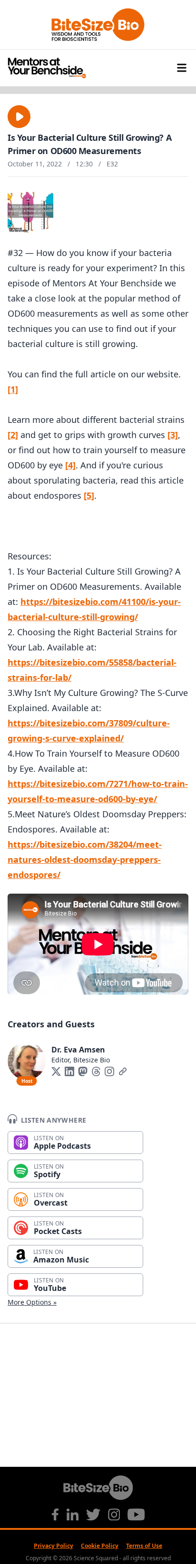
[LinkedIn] (69, 1071)
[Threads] (96, 1071)
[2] (13, 434)
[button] (19, 116)
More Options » (32, 1302)
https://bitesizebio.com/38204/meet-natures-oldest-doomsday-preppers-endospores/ (85, 859)
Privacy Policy (53, 1546)
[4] (70, 465)
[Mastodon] (83, 1071)
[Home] (98, 67)
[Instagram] (109, 1071)
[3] (172, 434)
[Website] (122, 1071)
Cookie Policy (99, 1546)
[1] (13, 389)
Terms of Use (144, 1546)
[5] (89, 495)
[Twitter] (56, 1071)
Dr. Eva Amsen (78, 1049)
